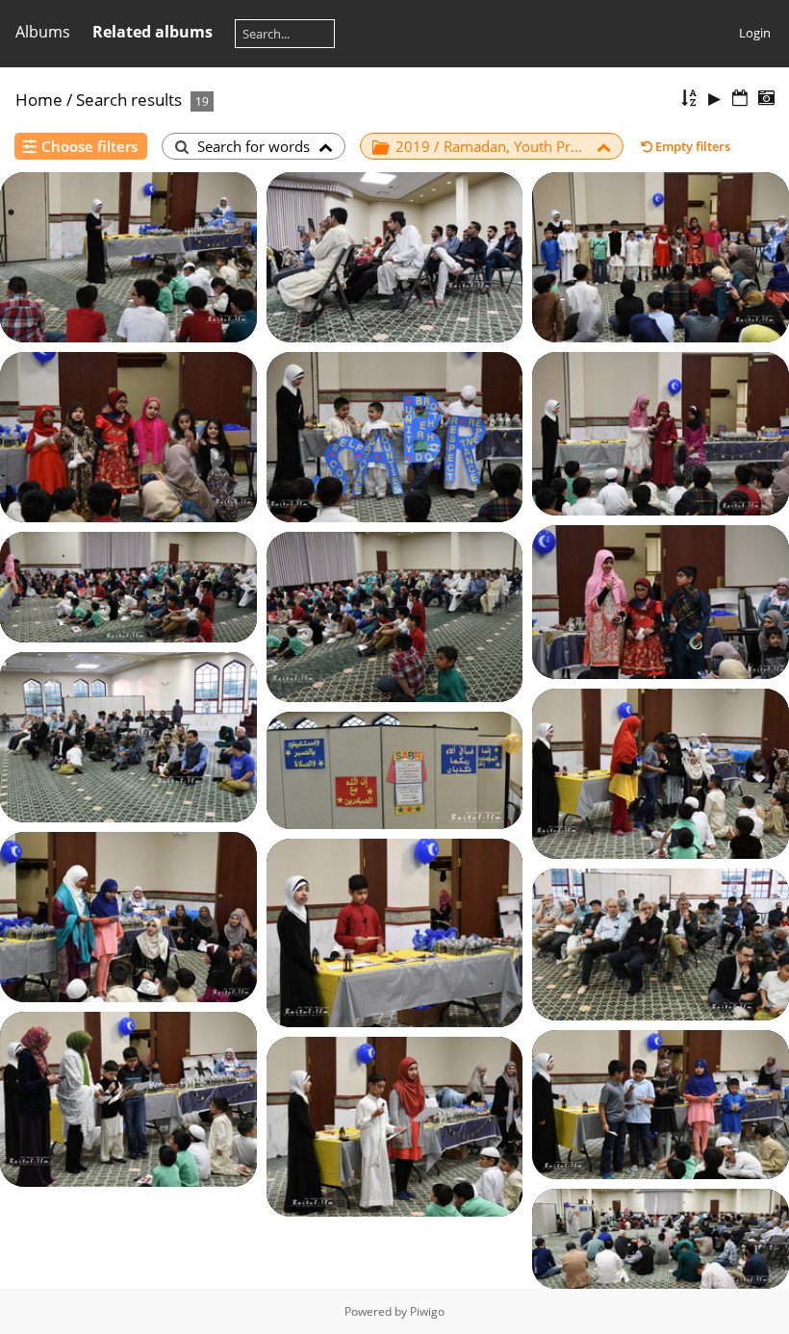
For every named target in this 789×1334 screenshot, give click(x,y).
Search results (129, 99)
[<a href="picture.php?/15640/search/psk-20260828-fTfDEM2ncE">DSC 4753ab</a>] (395, 1125)
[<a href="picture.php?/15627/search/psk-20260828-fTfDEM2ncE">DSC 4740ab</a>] (395, 435)
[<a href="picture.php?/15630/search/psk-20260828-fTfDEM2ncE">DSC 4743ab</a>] (128, 585)
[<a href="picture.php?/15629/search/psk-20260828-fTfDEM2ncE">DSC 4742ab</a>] (660, 600)
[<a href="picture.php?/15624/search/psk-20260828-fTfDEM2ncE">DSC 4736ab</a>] (395, 255)
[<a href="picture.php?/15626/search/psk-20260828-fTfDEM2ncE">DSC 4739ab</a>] (128, 435)
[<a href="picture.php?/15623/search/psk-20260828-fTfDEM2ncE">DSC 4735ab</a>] (128, 255)
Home (39, 99)
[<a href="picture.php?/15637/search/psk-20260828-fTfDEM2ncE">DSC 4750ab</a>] (660, 942)
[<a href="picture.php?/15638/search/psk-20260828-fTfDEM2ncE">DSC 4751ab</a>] (128, 1098)
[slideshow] (714, 99)
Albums (42, 31)
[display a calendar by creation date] (765, 99)
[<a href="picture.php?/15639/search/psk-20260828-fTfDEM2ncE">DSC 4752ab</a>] (660, 1103)
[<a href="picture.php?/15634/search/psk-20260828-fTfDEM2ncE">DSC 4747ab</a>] (395, 768)
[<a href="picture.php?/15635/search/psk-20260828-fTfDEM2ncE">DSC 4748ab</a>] (128, 915)
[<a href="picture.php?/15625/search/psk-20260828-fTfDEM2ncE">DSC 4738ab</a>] (660, 255)
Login (755, 32)
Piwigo (427, 1311)
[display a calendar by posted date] (739, 99)
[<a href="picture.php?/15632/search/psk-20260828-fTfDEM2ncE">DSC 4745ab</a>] (128, 735)
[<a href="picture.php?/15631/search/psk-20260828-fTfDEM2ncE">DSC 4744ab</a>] (395, 615)
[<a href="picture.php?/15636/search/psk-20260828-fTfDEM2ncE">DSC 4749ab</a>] (395, 931)
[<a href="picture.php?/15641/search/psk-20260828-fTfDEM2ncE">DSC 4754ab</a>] (660, 1237)
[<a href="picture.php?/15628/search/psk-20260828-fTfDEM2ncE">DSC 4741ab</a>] (660, 431)
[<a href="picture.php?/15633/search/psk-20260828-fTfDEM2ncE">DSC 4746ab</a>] (660, 772)
